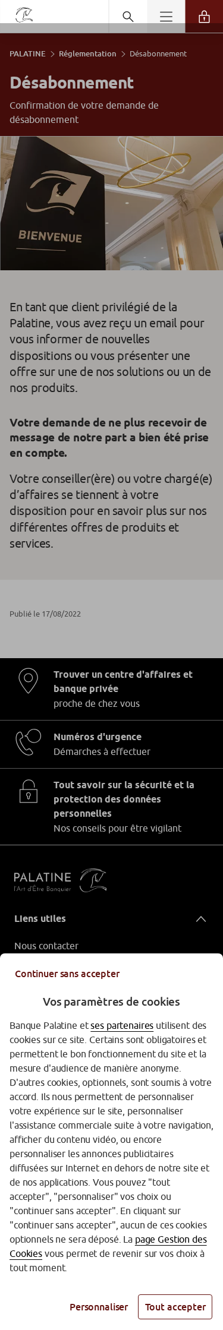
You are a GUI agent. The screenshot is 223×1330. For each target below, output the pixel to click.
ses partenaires (121, 1025)
